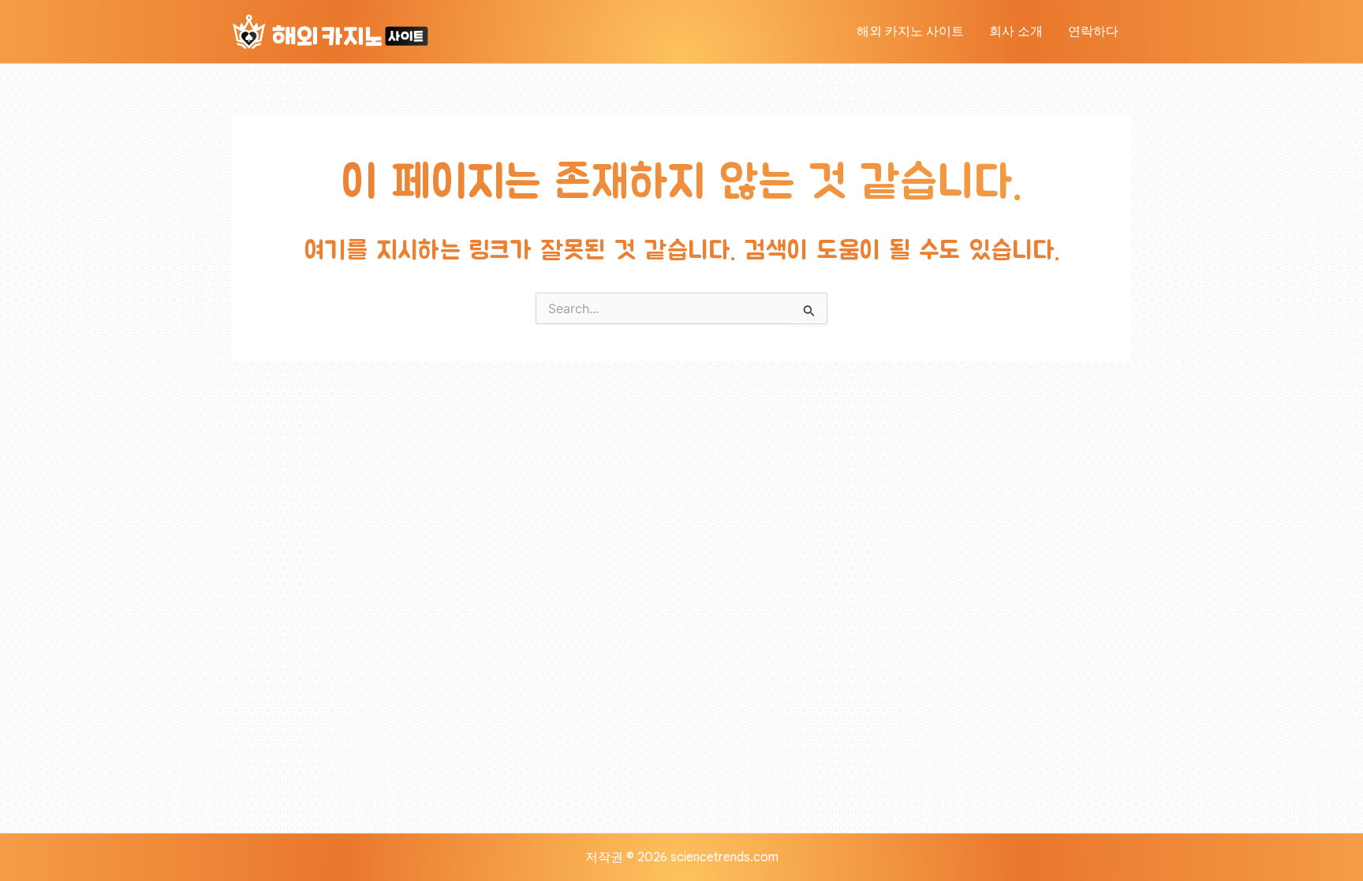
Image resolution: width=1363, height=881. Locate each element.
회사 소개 (1016, 31)
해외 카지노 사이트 (910, 31)
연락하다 (1093, 31)
